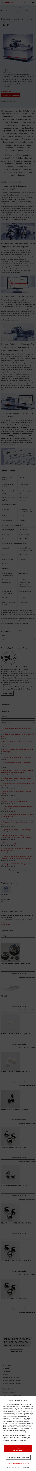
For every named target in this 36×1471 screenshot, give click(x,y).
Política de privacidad (13, 1467)
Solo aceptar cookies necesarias (18, 1457)
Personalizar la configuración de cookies (18, 1463)
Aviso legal (26, 1467)
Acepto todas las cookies (18, 1448)
